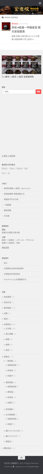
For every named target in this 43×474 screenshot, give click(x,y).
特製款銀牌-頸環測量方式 (14, 194)
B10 (26, 168)
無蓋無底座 (12, 365)
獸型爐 (10, 392)
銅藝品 (8, 441)
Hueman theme (33, 467)
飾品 (7, 350)
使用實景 (7, 297)
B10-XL (4, 168)
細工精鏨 (9, 334)
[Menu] (40, 3)
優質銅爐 (7, 210)
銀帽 (7, 339)
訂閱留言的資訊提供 (12, 274)
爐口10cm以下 (11, 436)
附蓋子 (10, 376)
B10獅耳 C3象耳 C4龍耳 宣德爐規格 (18, 77)
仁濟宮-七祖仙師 (8, 156)
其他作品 (7, 302)
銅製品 (6, 357)
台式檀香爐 (10, 415)
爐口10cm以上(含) (13, 431)
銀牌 (7, 345)
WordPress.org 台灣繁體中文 (15, 279)
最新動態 (7, 308)
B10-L (12, 168)
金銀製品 (7, 324)
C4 (9, 173)
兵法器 (6, 216)
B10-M (19, 168)
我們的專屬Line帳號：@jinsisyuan (17, 188)
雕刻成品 (15, 24)
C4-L (4, 173)
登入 (6, 263)
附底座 (10, 370)
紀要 (6, 313)
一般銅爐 (7, 205)
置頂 (6, 319)
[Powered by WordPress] (13, 466)
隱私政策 (5, 248)
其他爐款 (9, 409)
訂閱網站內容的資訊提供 (14, 268)
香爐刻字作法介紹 (11, 199)
